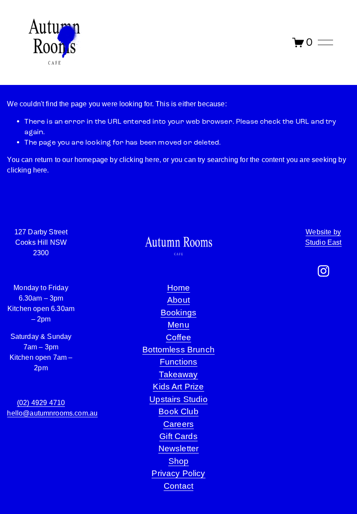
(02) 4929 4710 (41, 402)
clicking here (139, 159)
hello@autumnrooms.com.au (52, 413)
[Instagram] (323, 271)
